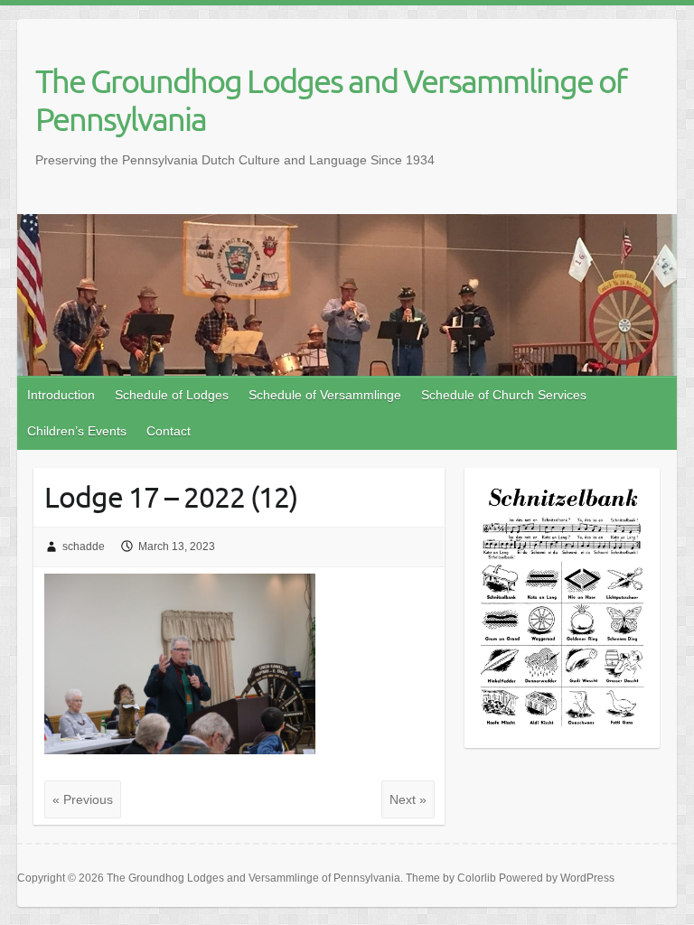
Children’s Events (77, 431)
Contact (168, 431)
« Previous (82, 799)
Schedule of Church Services (503, 395)
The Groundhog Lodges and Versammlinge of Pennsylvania (330, 99)
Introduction (61, 395)
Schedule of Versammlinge (325, 395)
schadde (83, 546)
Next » (408, 799)
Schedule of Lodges (172, 395)
